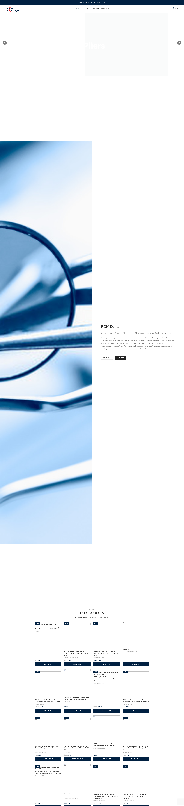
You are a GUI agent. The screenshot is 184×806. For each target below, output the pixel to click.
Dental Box (67, 701)
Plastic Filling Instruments (130, 651)
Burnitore (126, 649)
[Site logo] (13, 8)
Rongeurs (37, 631)
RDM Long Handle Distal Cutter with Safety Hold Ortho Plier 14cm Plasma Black (105, 678)
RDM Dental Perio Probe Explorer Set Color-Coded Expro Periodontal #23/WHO (135, 796)
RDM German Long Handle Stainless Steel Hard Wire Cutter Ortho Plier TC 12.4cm (105, 653)
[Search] (165, 9)
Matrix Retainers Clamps (100, 748)
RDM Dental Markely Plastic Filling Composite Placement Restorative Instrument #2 (75, 794)
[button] (48, 664)
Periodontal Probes (128, 800)
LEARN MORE (107, 357)
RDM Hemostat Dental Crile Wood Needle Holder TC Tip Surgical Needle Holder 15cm (105, 796)
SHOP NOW (120, 357)
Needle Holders (39, 704)
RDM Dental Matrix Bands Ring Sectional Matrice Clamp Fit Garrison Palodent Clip (77, 653)
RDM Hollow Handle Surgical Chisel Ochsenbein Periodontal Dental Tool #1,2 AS (77, 748)
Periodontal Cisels (69, 752)
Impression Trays (127, 704)
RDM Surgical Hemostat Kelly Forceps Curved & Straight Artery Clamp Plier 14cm (47, 748)
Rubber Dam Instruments (71, 657)
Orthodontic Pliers (98, 657)
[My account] (169, 9)
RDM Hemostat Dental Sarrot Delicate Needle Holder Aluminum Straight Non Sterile (135, 748)
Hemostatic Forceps (40, 752)
